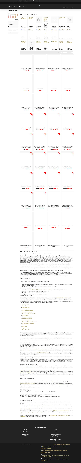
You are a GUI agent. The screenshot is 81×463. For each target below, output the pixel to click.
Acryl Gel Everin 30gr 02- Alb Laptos (54, 225)
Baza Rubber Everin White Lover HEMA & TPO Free (59, 415)
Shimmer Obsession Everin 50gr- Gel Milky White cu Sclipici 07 (67, 186)
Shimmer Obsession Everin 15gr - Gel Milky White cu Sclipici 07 (53, 147)
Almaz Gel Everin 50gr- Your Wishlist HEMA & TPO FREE (67, 69)
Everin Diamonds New (26, 324)
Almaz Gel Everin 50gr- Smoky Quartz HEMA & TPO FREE (54, 108)
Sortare (59, 52)
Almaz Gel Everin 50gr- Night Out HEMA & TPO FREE (26, 108)
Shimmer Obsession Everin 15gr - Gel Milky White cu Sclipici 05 (26, 147)
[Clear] (8, 15)
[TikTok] (46, 423)
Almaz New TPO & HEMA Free (27, 316)
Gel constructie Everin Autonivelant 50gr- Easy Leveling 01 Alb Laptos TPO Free (53, 206)
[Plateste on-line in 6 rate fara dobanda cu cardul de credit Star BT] (55, 459)
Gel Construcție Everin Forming (28, 323)
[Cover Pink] (8, 17)
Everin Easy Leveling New (27, 312)
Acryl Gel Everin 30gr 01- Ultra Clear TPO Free (40, 226)
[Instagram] (35, 423)
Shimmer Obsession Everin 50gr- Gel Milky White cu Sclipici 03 (67, 167)
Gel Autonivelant (25, 304)
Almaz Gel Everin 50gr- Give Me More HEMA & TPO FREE (40, 69)
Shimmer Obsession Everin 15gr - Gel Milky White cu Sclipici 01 (26, 127)
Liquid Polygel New (25, 307)
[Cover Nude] (17, 15)
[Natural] (15, 17)
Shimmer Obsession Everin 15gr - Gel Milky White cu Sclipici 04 (67, 127)
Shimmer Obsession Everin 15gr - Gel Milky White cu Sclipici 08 (67, 147)
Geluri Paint (24, 326)
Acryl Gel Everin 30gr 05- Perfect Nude (67, 226)
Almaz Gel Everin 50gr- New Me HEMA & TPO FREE (67, 88)
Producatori (10, 24)
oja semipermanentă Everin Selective (27, 372)
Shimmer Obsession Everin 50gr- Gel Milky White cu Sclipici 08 (26, 206)
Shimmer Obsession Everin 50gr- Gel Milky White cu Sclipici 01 (40, 167)
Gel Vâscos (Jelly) (25, 308)
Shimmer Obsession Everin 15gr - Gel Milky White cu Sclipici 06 (39, 147)
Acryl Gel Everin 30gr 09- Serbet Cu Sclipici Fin (53, 246)
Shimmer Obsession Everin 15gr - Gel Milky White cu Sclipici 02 (39, 127)
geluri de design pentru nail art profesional (31, 350)
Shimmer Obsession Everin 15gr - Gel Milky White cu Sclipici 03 (53, 127)
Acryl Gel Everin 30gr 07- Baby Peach (40, 246)
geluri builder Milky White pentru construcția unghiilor (40, 289)
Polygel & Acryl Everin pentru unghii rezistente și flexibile (34, 348)
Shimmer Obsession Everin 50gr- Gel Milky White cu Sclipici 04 (26, 186)
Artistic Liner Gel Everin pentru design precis (60, 410)
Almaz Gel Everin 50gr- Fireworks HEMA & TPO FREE (39, 88)
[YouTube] (38, 423)
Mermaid (24, 305)
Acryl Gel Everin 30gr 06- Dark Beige (26, 245)
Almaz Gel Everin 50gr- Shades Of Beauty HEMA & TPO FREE (39, 108)
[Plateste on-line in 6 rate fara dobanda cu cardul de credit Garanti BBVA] (55, 455)
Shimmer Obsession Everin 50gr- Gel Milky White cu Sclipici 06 (53, 186)
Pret (9, 26)
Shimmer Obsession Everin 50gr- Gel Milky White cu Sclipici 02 (53, 167)
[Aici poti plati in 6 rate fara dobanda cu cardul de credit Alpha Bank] (55, 451)
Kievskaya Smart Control (27, 318)
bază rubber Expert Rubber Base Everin (27, 383)
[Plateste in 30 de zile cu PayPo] (62, 444)
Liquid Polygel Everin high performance (27, 370)
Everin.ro (23, 416)
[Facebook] (31, 423)
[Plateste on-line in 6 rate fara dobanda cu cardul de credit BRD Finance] (55, 447)
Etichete (9, 32)
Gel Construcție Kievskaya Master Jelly (29, 321)
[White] (13, 15)
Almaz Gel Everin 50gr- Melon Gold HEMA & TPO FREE (53, 69)
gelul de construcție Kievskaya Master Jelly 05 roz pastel (31, 412)
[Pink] (11, 17)
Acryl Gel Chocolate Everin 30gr (26, 225)
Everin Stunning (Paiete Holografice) (29, 313)
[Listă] (22, 52)
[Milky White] (11, 15)
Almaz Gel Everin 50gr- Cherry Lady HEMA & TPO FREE (26, 69)
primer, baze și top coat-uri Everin (63, 297)
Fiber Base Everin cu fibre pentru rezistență (45, 381)
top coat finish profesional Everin (43, 352)
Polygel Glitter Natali (26, 329)
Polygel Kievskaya (25, 328)
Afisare (69, 52)
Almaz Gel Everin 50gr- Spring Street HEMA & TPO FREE (68, 108)
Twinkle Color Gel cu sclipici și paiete (27, 408)
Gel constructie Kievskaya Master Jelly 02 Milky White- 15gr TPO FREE (67, 206)
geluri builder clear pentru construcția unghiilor (29, 276)
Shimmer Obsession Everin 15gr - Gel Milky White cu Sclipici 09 (26, 167)
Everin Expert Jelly (25, 315)
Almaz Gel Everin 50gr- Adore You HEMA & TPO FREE (26, 88)
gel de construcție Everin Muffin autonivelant (28, 366)
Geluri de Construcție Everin (27, 310)
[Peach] (13, 17)
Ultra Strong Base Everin (61, 384)
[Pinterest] (42, 423)
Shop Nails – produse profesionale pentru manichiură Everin (40, 405)
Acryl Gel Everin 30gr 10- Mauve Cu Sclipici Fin (67, 246)
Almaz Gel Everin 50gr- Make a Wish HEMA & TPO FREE (54, 88)
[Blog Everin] (50, 423)
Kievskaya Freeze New (26, 320)
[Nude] (15, 15)
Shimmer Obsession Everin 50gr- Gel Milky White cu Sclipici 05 (40, 186)
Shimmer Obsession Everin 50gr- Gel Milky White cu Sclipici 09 (40, 206)
